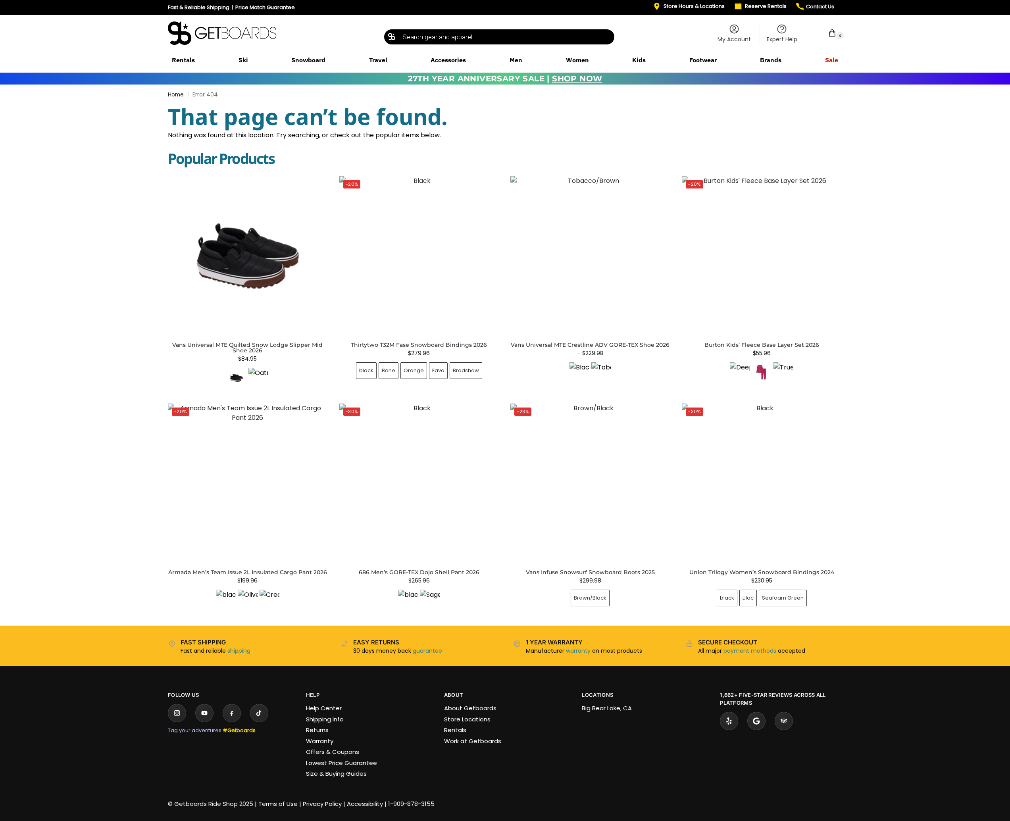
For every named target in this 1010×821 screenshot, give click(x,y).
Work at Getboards (472, 741)
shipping (238, 651)
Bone (388, 370)
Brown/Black (590, 598)
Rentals (455, 730)
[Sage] (430, 600)
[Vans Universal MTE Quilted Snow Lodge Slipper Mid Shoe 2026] (247, 256)
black (366, 370)
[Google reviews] (756, 721)
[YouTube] (204, 713)
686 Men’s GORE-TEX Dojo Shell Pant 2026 (419, 572)
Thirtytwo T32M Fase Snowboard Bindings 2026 (419, 345)
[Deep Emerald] (740, 372)
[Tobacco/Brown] (601, 372)
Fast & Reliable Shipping (198, 7)
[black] (226, 600)
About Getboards (470, 708)
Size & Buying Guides (336, 773)
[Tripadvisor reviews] (784, 721)
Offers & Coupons (332, 752)
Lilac (748, 598)
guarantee (427, 651)
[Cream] (269, 600)
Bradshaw (466, 370)
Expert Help (782, 39)
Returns (317, 730)
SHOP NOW (577, 78)
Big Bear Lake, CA (607, 708)
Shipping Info (325, 719)
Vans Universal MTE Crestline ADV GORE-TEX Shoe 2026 (590, 345)
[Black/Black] (579, 372)
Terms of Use (278, 804)
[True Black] (783, 372)
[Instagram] (177, 713)
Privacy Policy (322, 804)
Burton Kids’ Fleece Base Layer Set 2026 (761, 345)
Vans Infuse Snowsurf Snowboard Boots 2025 (590, 572)
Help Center (324, 708)
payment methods (749, 651)
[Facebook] (232, 713)
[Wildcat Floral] (761, 372)
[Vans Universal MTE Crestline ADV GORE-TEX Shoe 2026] (590, 256)
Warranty (319, 741)
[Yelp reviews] (729, 721)
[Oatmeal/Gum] (258, 378)
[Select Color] (247, 379)
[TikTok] (259, 713)
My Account (734, 39)
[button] (827, 33)
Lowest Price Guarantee (341, 763)
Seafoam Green (783, 598)
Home (176, 94)
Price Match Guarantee (265, 7)
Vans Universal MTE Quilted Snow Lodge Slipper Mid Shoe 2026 (247, 347)
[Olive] (248, 600)
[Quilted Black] (236, 378)
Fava (438, 370)
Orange (414, 370)
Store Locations (467, 719)
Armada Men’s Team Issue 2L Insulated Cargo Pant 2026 (247, 572)
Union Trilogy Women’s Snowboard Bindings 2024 (761, 572)
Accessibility (365, 804)
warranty (578, 651)
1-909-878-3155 (411, 804)
